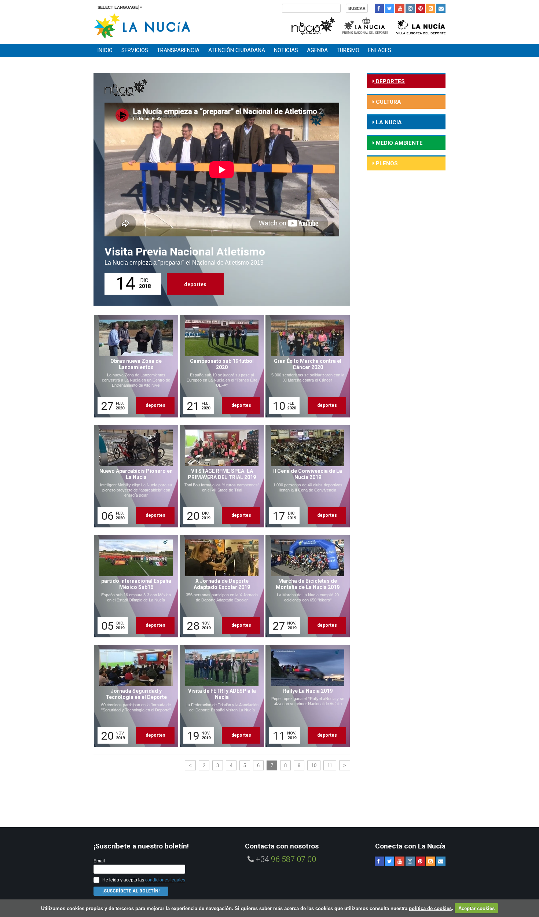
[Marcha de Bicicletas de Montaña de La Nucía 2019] (305, 586)
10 (313, 765)
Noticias (286, 50)
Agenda (317, 50)
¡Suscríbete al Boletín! (131, 891)
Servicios (134, 50)
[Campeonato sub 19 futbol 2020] (219, 366)
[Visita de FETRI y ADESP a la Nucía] (219, 696)
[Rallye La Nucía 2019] (305, 696)
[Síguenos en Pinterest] (420, 8)
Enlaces (379, 50)
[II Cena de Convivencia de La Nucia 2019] (305, 476)
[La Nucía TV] (312, 25)
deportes (195, 284)
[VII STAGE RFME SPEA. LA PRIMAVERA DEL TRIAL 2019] (219, 476)
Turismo (348, 50)
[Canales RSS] (430, 8)
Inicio (105, 50)
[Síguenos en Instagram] (410, 8)
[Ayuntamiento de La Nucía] (142, 25)
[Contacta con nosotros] (440, 8)
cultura (387, 102)
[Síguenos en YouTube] (399, 8)
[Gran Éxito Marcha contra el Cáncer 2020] (305, 366)
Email (99, 860)
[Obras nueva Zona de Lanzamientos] (133, 366)
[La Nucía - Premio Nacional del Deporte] (365, 25)
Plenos (386, 163)
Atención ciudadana (236, 50)
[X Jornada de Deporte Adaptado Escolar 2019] (219, 586)
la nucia (388, 122)
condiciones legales (165, 880)
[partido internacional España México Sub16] (133, 586)
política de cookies (430, 908)
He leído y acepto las (143, 880)
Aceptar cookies (476, 908)
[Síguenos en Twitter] (389, 8)
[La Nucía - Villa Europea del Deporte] (420, 25)
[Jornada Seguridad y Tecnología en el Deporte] (133, 696)
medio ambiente (398, 143)
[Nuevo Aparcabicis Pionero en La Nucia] (133, 476)
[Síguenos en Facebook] (379, 8)
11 (329, 765)
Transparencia (178, 50)
